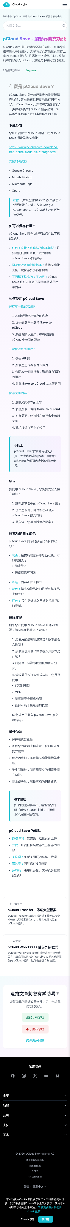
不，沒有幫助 (35, 1029)
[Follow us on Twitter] (35, 1075)
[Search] (64, 25)
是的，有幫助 (35, 1017)
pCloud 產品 (20, 16)
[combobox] (35, 25)
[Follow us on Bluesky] (57, 1075)
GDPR (35, 1171)
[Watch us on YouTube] (46, 1075)
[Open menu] (65, 4)
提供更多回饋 (35, 1040)
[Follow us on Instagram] (23, 1075)
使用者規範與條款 (35, 1160)
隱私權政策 (35, 1165)
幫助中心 (7, 16)
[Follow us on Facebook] (12, 1075)
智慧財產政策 (35, 1176)
